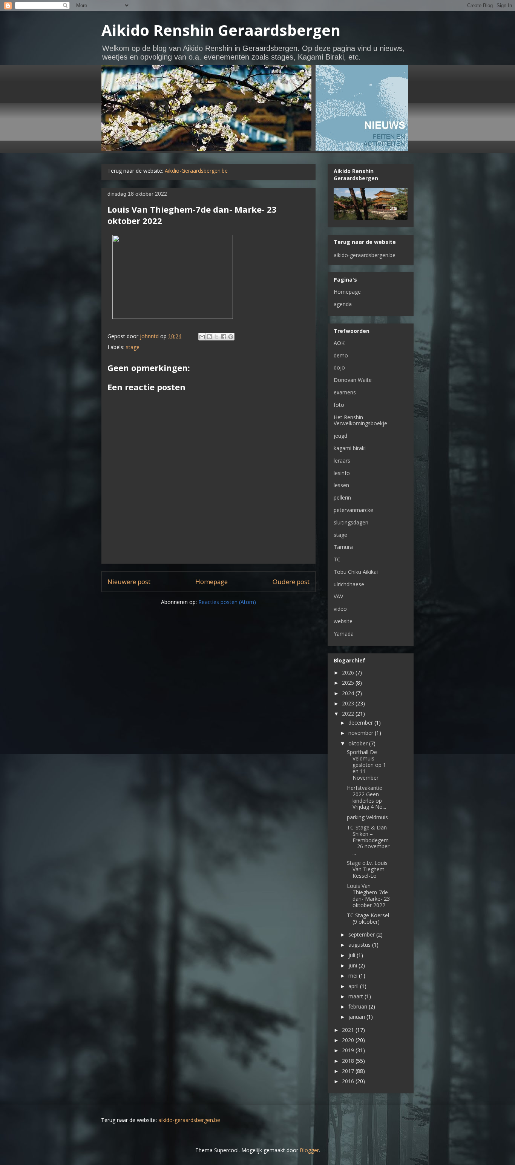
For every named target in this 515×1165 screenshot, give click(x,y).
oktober (358, 743)
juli (352, 955)
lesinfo (342, 473)
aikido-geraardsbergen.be (364, 255)
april (354, 986)
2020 (349, 1040)
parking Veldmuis (367, 817)
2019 (349, 1050)
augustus (360, 944)
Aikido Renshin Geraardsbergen (220, 30)
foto (339, 404)
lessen (341, 485)
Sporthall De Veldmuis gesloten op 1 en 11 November (366, 764)
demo (341, 355)
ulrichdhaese (349, 584)
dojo (339, 367)
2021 (349, 1029)
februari (358, 1006)
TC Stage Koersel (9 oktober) (368, 918)
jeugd (340, 435)
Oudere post (291, 581)
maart (356, 996)
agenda (343, 304)
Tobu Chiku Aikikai (356, 571)
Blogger (309, 1150)
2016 (349, 1081)
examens (345, 392)
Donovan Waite (353, 379)
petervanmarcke (353, 510)
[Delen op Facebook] (223, 336)
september (362, 934)
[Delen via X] (216, 336)
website (343, 621)
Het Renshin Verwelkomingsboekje (360, 420)
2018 (349, 1060)
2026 (349, 672)
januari (357, 1016)
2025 (349, 682)
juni (353, 965)
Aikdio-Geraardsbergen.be (196, 170)
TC (337, 559)
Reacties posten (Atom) (227, 601)
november (361, 732)
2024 (349, 693)
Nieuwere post (128, 581)
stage (132, 347)
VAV (338, 596)
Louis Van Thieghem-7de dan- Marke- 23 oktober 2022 (368, 895)
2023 (349, 703)
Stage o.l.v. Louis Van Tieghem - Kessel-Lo (367, 869)
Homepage (211, 581)
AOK (339, 342)
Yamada (344, 633)
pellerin (342, 497)
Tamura (343, 546)
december (361, 722)
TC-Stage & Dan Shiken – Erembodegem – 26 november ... (368, 840)
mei (353, 975)
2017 (349, 1071)
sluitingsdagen (351, 522)
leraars (342, 460)
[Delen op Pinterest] (231, 336)
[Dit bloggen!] (209, 336)
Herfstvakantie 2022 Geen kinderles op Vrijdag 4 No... (366, 797)
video (340, 608)
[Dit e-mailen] (202, 336)
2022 (349, 713)
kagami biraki (350, 448)
